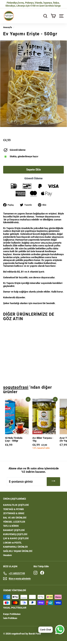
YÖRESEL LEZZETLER (14, 522)
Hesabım (7, 555)
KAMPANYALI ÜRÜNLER (15, 547)
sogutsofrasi (15, 387)
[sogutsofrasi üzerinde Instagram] (35, 573)
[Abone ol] (53, 481)
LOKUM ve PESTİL (12, 542)
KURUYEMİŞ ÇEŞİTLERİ (15, 534)
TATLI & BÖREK (11, 526)
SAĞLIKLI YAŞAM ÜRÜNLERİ (17, 551)
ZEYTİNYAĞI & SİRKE (13, 513)
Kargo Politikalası (11, 614)
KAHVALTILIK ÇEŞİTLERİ (16, 505)
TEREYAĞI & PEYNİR (13, 509)
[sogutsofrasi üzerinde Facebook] (42, 573)
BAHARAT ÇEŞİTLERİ (14, 530)
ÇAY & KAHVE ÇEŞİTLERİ (16, 538)
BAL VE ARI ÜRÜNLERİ (14, 517)
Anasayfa (7, 27)
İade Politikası (10, 618)
